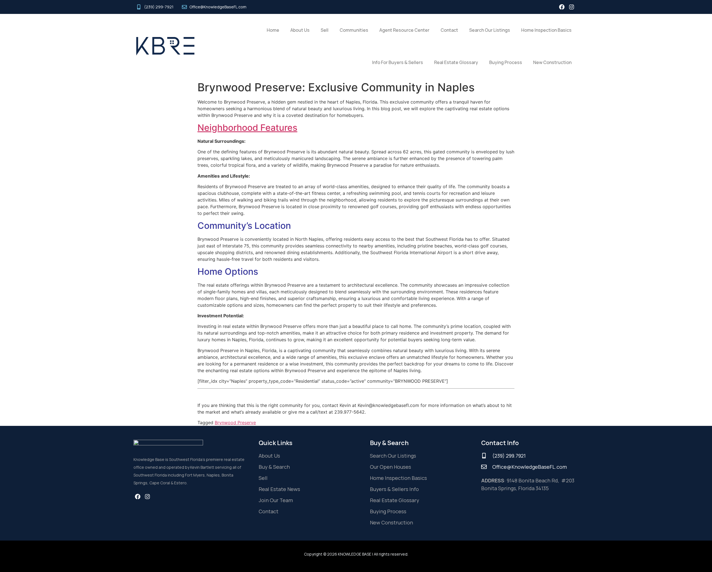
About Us (300, 30)
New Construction (552, 62)
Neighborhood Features (247, 127)
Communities (354, 30)
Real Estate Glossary (456, 62)
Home (273, 30)
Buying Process (505, 62)
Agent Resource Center (404, 30)
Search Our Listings (489, 30)
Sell (324, 30)
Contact (449, 30)
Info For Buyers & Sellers (397, 62)
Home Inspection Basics (546, 30)
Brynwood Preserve (235, 422)
